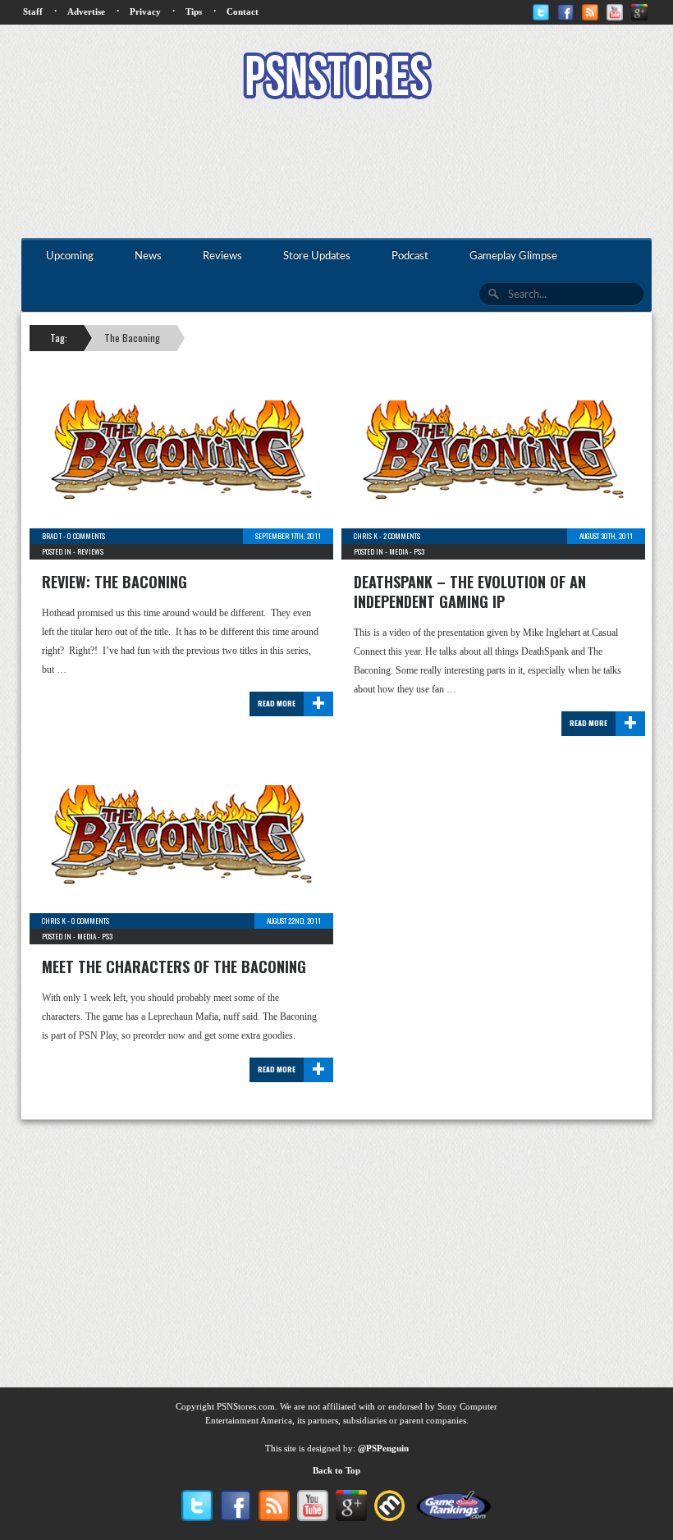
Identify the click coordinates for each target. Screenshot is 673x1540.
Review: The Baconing (114, 581)
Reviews (90, 551)
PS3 (419, 551)
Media (398, 551)
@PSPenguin (383, 1448)
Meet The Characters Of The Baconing (174, 966)
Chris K (366, 536)
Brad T (52, 536)
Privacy (145, 11)
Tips (193, 11)
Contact (243, 11)
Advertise (86, 11)
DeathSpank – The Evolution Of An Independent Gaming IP (470, 591)
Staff (33, 11)
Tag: (58, 338)
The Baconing (132, 338)
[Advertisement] (336, 171)
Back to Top (336, 1470)
